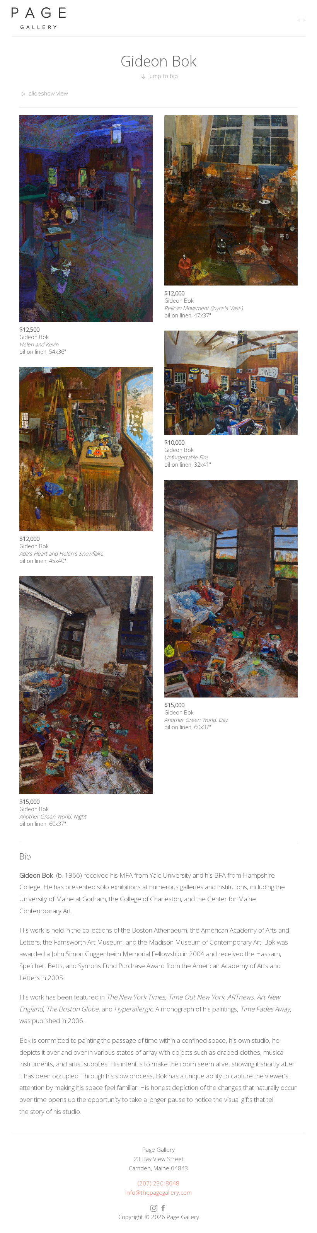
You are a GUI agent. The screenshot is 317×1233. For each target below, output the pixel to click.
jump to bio (162, 76)
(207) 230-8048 (158, 1183)
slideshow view (47, 93)
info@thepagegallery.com (158, 1192)
